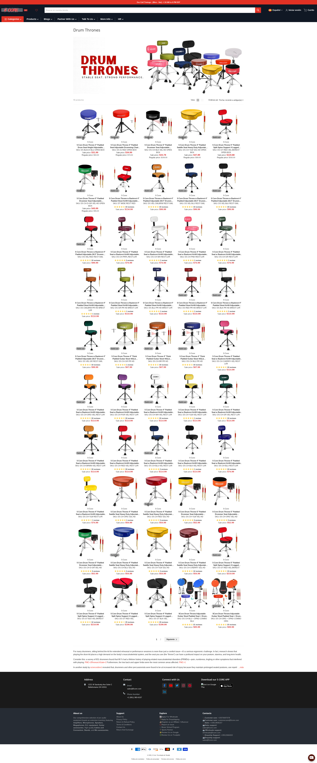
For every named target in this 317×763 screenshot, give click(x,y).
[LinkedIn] (164, 692)
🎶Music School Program (169, 727)
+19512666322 (227, 735)
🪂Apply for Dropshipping (169, 719)
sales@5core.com (134, 689)
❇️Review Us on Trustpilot (169, 735)
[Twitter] (177, 685)
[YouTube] (171, 685)
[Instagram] (183, 685)
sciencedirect (96, 667)
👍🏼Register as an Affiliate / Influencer (173, 722)
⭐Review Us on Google (169, 732)
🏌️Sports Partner (166, 730)
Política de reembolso (137, 759)
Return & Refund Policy (125, 722)
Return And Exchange (124, 730)
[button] (119, 207)
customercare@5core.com (228, 720)
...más (241, 667)
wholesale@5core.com (211, 733)
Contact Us (120, 727)
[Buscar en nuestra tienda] (258, 10)
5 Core (154, 755)
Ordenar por (213, 100)
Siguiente (170, 639)
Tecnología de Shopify (163, 755)
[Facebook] (164, 685)
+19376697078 (224, 718)
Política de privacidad (152, 759)
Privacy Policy (121, 719)
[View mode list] (202, 100)
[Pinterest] (189, 685)
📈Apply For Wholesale (168, 717)
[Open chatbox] (311, 757)
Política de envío (181, 759)
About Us (120, 717)
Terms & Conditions (124, 725)
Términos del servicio (167, 759)
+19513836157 (216, 723)
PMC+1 (182, 662)
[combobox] (153, 10)
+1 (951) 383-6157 (134, 697)
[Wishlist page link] (36, 10)
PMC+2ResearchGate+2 (95, 662)
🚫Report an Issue (166, 725)
